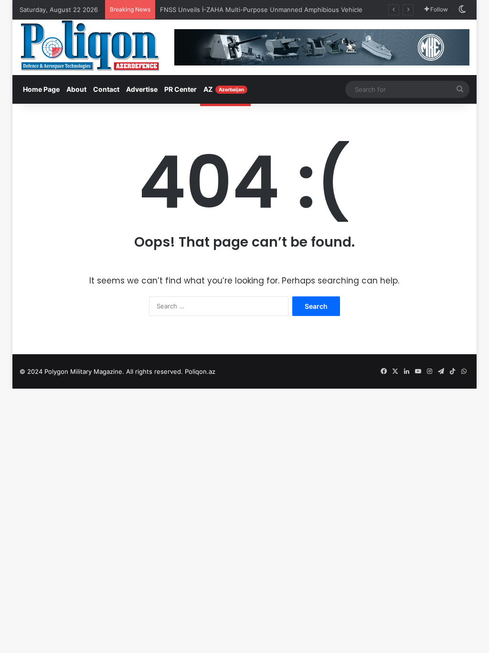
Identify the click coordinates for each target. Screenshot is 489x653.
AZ (223, 89)
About (76, 89)
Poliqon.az (200, 371)
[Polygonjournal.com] (90, 45)
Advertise (142, 89)
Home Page (41, 89)
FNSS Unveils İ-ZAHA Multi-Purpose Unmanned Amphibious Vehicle (261, 9)
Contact (106, 89)
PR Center (180, 89)
